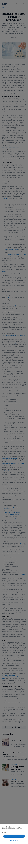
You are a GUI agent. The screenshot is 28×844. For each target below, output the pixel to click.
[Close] (26, 826)
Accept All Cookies (14, 836)
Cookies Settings (14, 840)
